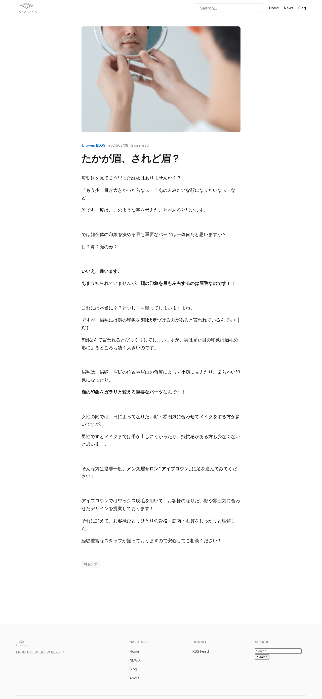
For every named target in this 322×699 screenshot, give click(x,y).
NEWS (135, 660)
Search (262, 657)
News (288, 8)
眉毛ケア (91, 564)
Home (274, 8)
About (134, 678)
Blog (302, 8)
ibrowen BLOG (93, 145)
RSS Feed (200, 651)
